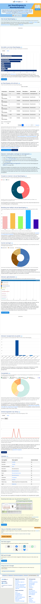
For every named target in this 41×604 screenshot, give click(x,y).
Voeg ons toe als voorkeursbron (9, 571)
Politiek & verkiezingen (19, 601)
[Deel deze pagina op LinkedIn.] (24, 546)
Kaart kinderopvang (33, 592)
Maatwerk (31, 600)
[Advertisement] (20, 37)
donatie (37, 530)
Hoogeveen (21, 24)
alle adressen (13, 74)
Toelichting (4, 79)
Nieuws (30, 585)
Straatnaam (4, 91)
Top (38, 575)
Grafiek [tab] (3, 50)
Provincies (17, 585)
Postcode (18, 91)
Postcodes (17, 584)
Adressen (17, 580)
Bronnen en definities (33, 582)
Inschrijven (4, 560)
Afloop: (2, 418)
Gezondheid (17, 593)
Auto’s (16, 592)
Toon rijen (5, 123)
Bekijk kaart (38, 9)
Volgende (37, 125)
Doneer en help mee (6, 536)
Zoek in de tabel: (24, 86)
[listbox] (6, 418)
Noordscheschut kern (5, 24)
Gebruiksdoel (33, 91)
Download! (4, 524)
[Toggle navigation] (26, 2)
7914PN (35, 22)
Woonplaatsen (23, 584)
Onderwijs (17, 599)
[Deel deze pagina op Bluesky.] (24, 549)
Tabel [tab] (8, 50)
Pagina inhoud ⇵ (18, 15)
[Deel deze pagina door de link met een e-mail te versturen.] (8, 546)
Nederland (14, 484)
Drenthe (13, 479)
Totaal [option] (6, 418)
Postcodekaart (32, 594)
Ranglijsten (31, 587)
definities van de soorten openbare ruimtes (10, 147)
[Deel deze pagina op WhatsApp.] (32, 546)
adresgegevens (26, 11)
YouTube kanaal (32, 602)
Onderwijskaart (32, 593)
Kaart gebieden (32, 590)
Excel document (35, 517)
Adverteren (31, 598)
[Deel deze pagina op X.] (16, 549)
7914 (13, 466)
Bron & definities (5, 312)
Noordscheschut (15, 470)
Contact (30, 599)
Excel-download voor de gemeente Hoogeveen (27, 136)
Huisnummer (12, 91)
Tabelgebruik (14, 150)
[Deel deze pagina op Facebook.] (16, 546)
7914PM (30, 22)
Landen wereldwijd (19, 587)
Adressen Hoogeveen (6, 150)
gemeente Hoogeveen (17, 449)
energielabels (9, 12)
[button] (16, 19)
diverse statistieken (22, 12)
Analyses (30, 580)
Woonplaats (25, 91)
